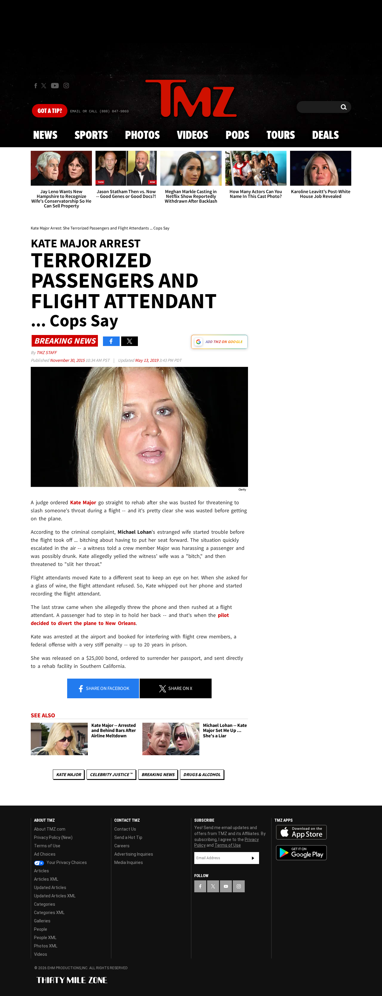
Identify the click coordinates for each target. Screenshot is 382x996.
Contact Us (125, 829)
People (40, 929)
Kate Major (68, 774)
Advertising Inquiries (133, 854)
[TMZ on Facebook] (36, 86)
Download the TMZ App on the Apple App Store (301, 832)
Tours (281, 135)
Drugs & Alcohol (202, 774)
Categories (44, 904)
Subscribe (253, 858)
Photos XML (45, 946)
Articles (41, 870)
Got (50, 111)
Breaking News (157, 774)
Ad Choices (45, 854)
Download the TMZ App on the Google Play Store (301, 852)
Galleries (42, 921)
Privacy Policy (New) (53, 837)
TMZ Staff (46, 352)
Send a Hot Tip (128, 837)
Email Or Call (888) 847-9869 (99, 111)
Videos (192, 135)
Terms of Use (47, 845)
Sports (91, 135)
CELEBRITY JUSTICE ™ (111, 774)
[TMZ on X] (45, 86)
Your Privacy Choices (66, 862)
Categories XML (49, 912)
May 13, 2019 (147, 360)
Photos (142, 135)
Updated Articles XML (55, 895)
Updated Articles (50, 887)
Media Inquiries (128, 862)
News (45, 135)
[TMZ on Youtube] (55, 85)
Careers (122, 845)
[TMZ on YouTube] (226, 886)
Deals (325, 135)
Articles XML (46, 879)
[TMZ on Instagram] (66, 85)
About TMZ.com (49, 829)
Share (107, 688)
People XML (45, 937)
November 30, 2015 (67, 360)
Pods (237, 135)
